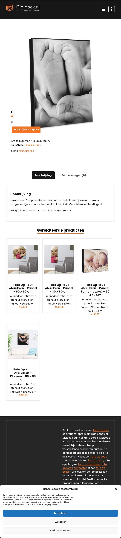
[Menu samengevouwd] (103, 9)
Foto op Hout (33, 145)
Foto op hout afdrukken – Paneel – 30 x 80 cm (59, 288)
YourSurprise (26, 151)
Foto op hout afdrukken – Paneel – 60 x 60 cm (23, 288)
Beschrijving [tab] (43, 175)
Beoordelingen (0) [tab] (73, 175)
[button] (116, 489)
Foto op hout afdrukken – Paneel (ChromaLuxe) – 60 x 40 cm (95, 290)
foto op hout (96, 460)
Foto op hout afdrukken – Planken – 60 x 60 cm (23, 374)
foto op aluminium (89, 464)
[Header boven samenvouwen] (111, 9)
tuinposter (80, 468)
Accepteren (60, 513)
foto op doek (101, 430)
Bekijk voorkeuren (60, 530)
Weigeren (60, 522)
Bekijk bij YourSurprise (26, 129)
